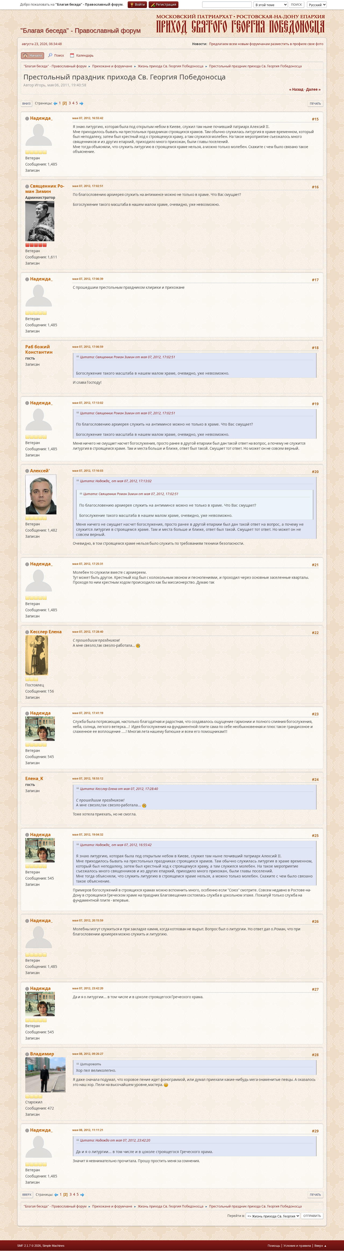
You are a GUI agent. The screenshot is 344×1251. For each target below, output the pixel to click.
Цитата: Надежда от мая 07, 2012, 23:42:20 (116, 1140)
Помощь (274, 1245)
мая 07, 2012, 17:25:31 (87, 564)
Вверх (26, 1195)
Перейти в (235, 1215)
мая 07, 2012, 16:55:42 (87, 118)
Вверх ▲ (320, 1245)
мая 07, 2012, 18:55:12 (87, 778)
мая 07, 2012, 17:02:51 (87, 186)
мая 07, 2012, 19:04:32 (87, 834)
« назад (296, 89)
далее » (313, 89)
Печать (315, 103)
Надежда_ (41, 118)
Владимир (42, 1054)
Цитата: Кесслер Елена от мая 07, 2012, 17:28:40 (120, 789)
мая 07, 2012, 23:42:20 (87, 988)
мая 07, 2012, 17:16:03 (87, 471)
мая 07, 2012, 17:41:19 (87, 713)
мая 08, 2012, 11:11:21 (87, 1130)
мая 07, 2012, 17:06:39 (87, 279)
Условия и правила (297, 1245)
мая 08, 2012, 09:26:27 (87, 1054)
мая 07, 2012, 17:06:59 (87, 347)
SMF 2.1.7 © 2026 (29, 1245)
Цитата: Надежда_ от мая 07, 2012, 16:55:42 (116, 845)
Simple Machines (53, 1245)
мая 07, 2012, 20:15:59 (87, 920)
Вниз (26, 103)
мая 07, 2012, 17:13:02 (87, 403)
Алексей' (40, 471)
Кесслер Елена (46, 632)
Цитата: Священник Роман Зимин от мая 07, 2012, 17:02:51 (128, 357)
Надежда (40, 713)
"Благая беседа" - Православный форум (80, 30)
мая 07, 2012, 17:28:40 (87, 632)
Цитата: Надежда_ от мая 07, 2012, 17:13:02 (116, 481)
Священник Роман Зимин (44, 188)
